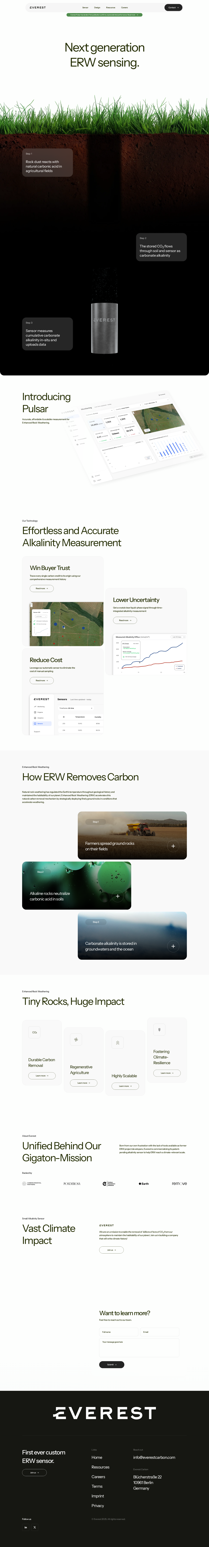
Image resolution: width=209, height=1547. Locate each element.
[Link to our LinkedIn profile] (25, 1527)
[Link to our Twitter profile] (34, 1527)
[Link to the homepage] (38, 7)
